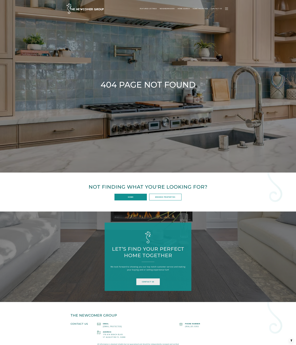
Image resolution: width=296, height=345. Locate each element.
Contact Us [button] (148, 282)
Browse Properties (165, 197)
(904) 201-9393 (192, 326)
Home (130, 197)
